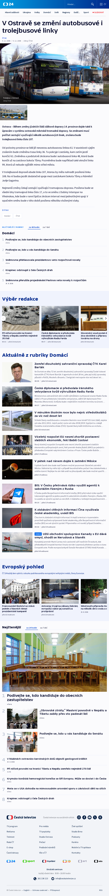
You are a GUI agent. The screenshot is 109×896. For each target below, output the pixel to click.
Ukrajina (27, 12)
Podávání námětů (47, 847)
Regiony (66, 12)
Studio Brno (77, 831)
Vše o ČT (43, 852)
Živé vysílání (77, 826)
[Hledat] (92, 4)
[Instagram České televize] (79, 817)
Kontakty (76, 852)
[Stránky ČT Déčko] (67, 861)
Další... (77, 12)
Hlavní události (12, 12)
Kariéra (75, 842)
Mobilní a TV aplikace (81, 847)
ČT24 (4, 38)
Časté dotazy (12, 852)
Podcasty (76, 836)
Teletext (10, 836)
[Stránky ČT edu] (98, 861)
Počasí (42, 842)
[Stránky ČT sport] (29, 861)
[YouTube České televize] (89, 817)
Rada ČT (10, 842)
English (26, 890)
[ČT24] (8, 4)
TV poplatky (44, 831)
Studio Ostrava (46, 836)
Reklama (11, 831)
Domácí (47, 12)
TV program (12, 826)
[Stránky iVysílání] (48, 861)
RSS (100, 890)
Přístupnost (55, 890)
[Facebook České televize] (84, 817)
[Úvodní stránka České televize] (21, 817)
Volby (37, 12)
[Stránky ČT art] (82, 861)
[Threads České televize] (100, 817)
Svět (56, 12)
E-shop (10, 847)
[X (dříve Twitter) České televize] (95, 817)
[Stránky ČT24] (11, 861)
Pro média (44, 826)
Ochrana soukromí (39, 890)
